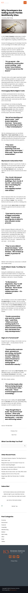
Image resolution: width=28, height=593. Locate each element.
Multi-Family (10, 18)
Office (2, 536)
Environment (4, 522)
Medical (3, 532)
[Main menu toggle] (25, 2)
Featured (3, 525)
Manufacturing (4, 529)
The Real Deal (8, 425)
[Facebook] (10, 556)
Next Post (14, 434)
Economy (4, 18)
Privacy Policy (14, 561)
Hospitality (4, 527)
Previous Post (14, 431)
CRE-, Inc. (13, 590)
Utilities (3, 541)
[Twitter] (18, 556)
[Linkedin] (14, 556)
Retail (2, 539)
